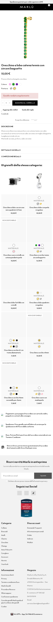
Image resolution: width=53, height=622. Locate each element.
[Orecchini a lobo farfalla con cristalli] (13, 276)
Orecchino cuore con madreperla (39, 398)
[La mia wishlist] (45, 7)
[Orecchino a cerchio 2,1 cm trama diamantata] (13, 324)
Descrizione (7, 126)
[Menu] (2, 7)
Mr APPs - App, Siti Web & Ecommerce (28, 614)
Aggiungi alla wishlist (10, 110)
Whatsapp (16, 114)
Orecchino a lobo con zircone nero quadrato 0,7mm (13, 208)
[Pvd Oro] (14, 88)
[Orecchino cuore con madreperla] (39, 372)
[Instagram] (26, 493)
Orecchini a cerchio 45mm (39, 352)
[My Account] (51, 7)
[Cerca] (5, 7)
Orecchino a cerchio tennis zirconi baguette (39, 256)
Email (13, 114)
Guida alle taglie (28, 110)
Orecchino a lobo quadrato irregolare (39, 303)
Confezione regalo (11, 156)
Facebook (10, 114)
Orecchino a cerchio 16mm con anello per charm (13, 398)
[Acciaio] (11, 88)
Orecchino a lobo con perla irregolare (39, 208)
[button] (3, 37)
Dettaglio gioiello (11, 150)
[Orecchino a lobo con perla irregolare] (39, 181)
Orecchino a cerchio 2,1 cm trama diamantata (13, 351)
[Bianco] (20, 84)
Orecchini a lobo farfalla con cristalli (13, 303)
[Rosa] (10, 84)
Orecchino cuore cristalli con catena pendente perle (13, 256)
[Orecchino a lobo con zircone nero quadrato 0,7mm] (13, 181)
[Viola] (17, 84)
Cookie (4, 606)
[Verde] (13, 84)
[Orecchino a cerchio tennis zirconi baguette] (39, 229)
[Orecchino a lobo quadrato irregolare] (39, 276)
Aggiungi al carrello (25, 103)
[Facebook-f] (19, 493)
